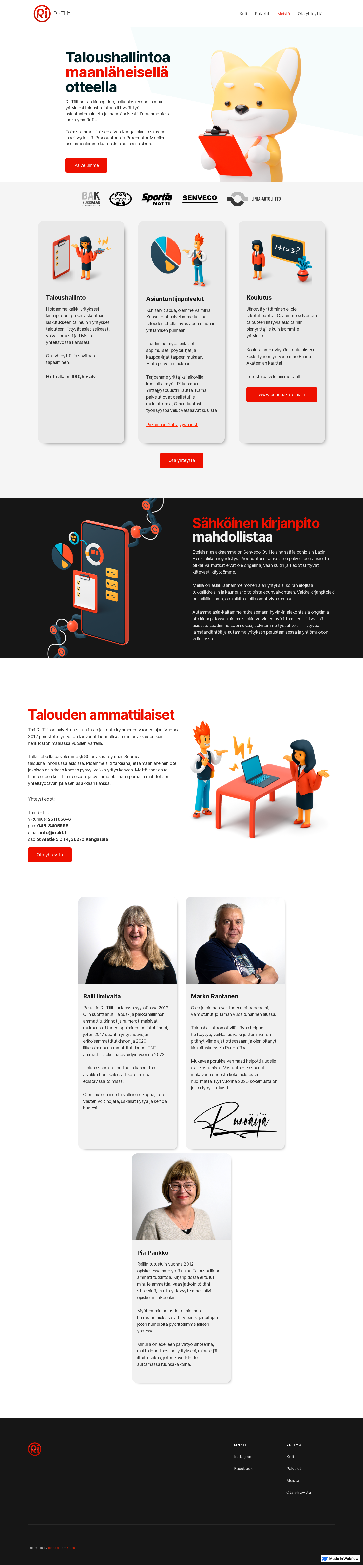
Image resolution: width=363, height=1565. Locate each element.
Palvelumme (86, 165)
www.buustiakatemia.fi (282, 394)
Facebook (243, 1468)
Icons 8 (53, 1548)
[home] (42, 13)
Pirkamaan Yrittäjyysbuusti (172, 424)
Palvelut (262, 13)
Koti (243, 13)
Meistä (283, 13)
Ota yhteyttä (310, 13)
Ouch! (71, 1548)
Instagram (243, 1456)
